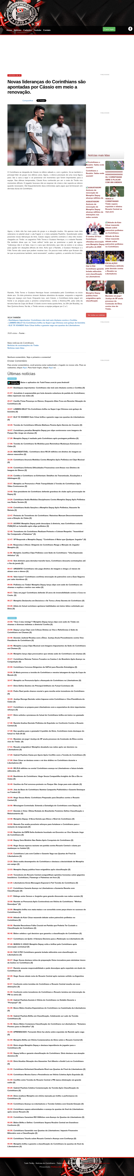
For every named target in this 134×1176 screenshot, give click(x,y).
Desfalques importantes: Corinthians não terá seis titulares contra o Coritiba (43, 320)
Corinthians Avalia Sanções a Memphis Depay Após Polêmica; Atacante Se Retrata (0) (43, 508)
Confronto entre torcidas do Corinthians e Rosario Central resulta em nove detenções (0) (43, 985)
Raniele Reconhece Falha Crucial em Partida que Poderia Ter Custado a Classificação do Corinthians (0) (42, 926)
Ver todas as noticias (96, 315)
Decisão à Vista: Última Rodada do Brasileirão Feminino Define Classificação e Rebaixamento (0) (45, 812)
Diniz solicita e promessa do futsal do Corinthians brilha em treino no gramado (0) (45, 716)
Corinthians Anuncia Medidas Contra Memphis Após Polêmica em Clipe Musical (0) (46, 461)
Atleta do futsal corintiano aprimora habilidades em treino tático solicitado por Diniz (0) (45, 607)
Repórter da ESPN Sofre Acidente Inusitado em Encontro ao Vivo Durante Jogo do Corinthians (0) (45, 833)
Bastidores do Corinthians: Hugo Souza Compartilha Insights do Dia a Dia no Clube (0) (44, 777)
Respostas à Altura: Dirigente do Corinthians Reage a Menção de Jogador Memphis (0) (43, 546)
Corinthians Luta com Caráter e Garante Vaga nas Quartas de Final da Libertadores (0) (41, 854)
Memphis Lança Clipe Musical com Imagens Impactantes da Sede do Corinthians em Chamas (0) (46, 647)
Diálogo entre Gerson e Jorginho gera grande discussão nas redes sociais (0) (45, 896)
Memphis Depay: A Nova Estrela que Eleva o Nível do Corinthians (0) (40, 819)
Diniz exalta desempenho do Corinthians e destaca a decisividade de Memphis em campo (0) (45, 862)
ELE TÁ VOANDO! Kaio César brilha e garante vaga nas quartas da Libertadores (44, 325)
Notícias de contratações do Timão (23, 345)
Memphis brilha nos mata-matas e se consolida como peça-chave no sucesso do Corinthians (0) (46, 910)
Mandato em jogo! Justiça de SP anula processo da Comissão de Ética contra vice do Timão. (114, 302)
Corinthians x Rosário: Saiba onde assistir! (95, 173)
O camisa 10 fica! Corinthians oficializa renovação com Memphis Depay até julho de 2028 (95, 241)
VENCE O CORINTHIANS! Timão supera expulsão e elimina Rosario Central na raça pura (113, 205)
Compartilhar (28, 101)
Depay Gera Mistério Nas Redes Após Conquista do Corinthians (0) (40, 840)
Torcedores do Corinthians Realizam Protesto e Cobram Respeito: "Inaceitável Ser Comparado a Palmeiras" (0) (45, 532)
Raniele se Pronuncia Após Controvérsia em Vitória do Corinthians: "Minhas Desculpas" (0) (44, 902)
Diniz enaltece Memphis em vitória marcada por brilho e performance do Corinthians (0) (42, 1097)
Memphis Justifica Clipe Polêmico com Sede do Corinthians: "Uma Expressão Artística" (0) (45, 554)
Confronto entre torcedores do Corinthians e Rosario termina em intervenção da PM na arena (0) (46, 993)
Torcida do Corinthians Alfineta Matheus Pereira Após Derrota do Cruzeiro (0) (44, 425)
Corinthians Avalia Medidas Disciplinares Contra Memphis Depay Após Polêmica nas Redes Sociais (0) (46, 500)
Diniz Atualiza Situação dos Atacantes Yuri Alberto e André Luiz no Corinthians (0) (45, 1062)
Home (9, 30)
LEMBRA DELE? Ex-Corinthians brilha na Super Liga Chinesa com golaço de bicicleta (47, 323)
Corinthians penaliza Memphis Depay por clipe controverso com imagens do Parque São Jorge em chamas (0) (44, 431)
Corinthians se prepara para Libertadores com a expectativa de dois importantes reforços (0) (46, 708)
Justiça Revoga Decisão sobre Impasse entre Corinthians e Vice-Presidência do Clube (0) (46, 700)
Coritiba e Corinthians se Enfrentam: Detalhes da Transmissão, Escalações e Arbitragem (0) (44, 477)
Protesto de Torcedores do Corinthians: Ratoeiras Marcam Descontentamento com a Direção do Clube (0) (45, 516)
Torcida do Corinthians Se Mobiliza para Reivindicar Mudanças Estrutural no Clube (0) (44, 445)
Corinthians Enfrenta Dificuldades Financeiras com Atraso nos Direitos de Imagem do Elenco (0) (43, 469)
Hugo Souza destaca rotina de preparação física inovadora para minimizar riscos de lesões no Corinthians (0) (46, 961)
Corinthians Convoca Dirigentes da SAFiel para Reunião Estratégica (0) (42, 667)
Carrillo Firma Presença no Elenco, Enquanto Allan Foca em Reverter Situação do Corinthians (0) (46, 402)
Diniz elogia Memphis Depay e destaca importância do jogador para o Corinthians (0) (41, 1046)
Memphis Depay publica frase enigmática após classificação (93, 297)
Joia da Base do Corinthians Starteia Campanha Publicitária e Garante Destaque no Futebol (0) (46, 791)
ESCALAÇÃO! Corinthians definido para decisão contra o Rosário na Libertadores (114, 268)
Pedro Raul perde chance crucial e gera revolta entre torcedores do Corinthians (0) (45, 692)
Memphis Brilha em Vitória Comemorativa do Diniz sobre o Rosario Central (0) (45, 1040)
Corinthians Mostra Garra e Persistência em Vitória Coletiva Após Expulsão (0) (45, 1074)
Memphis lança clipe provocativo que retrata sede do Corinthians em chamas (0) (46, 654)
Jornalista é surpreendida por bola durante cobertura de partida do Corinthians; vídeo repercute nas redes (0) (46, 394)
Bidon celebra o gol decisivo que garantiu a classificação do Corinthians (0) (44, 933)
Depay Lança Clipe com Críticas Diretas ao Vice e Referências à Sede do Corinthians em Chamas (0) (42, 631)
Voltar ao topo (68, 1172)
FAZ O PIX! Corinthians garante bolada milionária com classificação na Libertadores (95, 271)
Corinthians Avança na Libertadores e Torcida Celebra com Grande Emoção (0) (45, 1104)
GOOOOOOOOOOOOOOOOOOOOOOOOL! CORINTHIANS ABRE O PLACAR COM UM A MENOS (114, 177)
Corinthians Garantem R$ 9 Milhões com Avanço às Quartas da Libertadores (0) (45, 1117)
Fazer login (109, 29)
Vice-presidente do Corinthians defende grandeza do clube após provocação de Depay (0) (46, 493)
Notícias (17, 30)
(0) (46, 388)
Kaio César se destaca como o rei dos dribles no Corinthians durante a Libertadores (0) (42, 761)
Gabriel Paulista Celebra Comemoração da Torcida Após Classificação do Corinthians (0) (43, 1089)
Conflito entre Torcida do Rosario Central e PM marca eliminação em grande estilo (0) (44, 1081)
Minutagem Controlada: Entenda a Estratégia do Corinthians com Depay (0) (44, 805)
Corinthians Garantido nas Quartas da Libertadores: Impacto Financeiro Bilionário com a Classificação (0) (42, 1131)
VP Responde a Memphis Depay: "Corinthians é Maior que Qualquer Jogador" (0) (46, 539)
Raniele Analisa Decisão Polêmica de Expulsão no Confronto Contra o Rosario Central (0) (45, 724)
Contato (47, 30)
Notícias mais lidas (15, 348)
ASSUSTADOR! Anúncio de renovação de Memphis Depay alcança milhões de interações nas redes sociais (94, 209)
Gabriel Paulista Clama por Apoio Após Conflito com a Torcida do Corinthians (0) (46, 755)
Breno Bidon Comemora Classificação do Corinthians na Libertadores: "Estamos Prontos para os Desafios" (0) (46, 1025)
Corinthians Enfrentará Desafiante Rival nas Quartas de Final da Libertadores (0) (46, 1069)
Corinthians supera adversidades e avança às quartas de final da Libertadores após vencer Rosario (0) (45, 1110)
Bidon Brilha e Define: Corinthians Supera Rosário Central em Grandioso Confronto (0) (42, 1123)
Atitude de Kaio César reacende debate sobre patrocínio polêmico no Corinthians (114, 241)
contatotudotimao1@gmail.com (97, 1163)
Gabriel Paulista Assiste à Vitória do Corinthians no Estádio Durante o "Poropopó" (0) (41, 1001)
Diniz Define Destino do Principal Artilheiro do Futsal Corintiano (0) (40, 686)
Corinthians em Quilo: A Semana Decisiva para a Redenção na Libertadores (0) (45, 939)
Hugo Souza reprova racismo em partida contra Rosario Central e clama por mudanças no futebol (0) (44, 847)
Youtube (37, 30)
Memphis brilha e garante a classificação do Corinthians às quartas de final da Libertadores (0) (45, 1145)
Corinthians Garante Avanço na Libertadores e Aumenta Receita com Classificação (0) (41, 889)
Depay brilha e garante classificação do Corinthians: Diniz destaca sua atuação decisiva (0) (46, 1054)
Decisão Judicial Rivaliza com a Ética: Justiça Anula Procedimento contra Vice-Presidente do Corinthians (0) (45, 639)
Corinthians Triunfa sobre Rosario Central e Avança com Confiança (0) (41, 1138)
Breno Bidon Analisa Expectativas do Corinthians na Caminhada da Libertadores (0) (46, 1009)
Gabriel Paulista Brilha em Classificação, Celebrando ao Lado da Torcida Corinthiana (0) (42, 1017)
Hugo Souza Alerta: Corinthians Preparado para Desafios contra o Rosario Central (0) (43, 799)
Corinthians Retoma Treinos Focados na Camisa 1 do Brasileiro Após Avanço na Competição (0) (46, 660)
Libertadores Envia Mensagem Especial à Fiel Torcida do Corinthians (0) (42, 883)
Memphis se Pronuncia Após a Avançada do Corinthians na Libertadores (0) (44, 680)
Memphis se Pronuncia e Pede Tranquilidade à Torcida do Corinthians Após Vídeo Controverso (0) (44, 485)
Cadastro (27, 30)
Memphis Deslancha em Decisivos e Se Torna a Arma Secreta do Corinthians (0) (45, 601)
